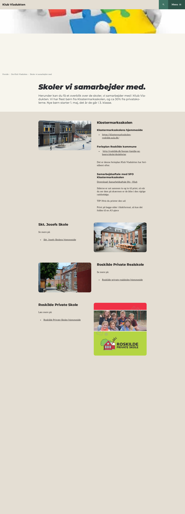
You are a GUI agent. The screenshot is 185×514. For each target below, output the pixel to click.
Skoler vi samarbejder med (41, 74)
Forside (6, 74)
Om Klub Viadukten (19, 74)
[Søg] (163, 4)
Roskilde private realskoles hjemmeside (122, 280)
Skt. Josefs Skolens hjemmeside (60, 239)
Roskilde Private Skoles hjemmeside (62, 320)
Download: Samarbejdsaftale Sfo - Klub (117, 182)
